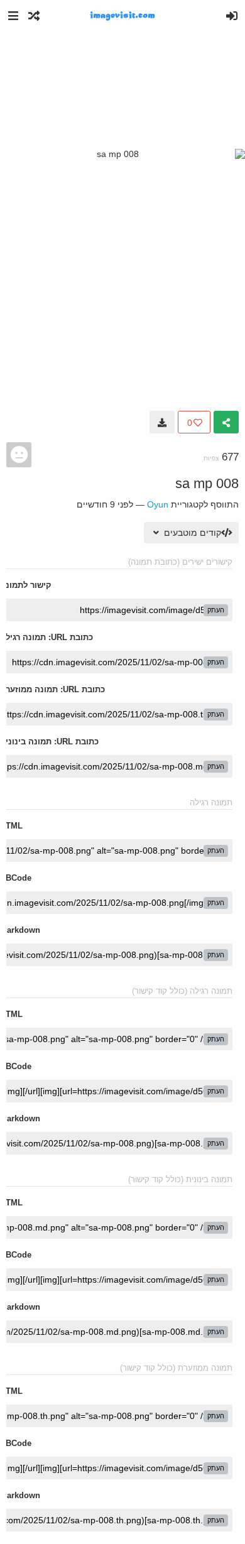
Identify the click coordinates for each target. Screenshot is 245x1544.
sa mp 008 (207, 483)
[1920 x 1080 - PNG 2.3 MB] (162, 422)
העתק (215, 610)
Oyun (157, 504)
